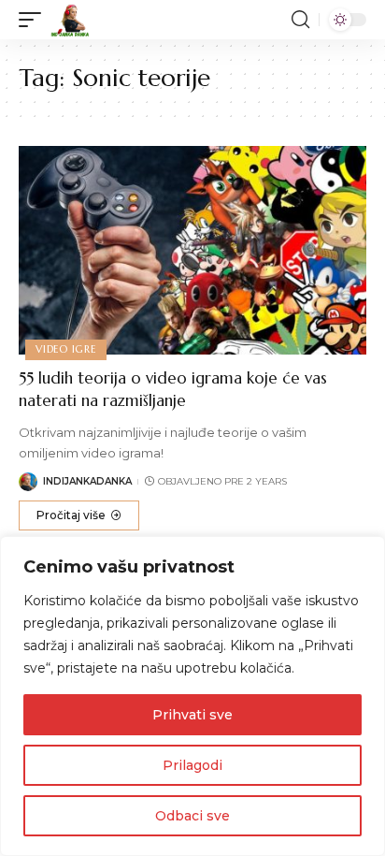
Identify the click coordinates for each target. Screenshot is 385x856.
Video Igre (66, 348)
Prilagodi (192, 765)
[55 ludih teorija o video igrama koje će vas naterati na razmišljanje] (192, 250)
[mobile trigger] (34, 19)
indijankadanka (87, 481)
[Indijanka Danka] (70, 19)
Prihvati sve (192, 714)
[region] (192, 696)
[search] (300, 20)
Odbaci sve (192, 815)
